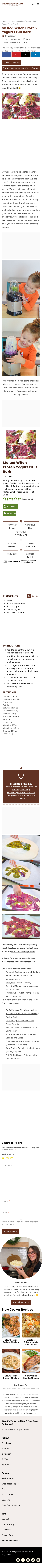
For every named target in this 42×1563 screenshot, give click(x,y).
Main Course (7, 1494)
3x (37, 596)
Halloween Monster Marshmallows (21, 1013)
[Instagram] (23, 1560)
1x (29, 596)
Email (6, 1212)
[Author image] (3, 36)
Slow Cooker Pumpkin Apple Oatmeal (23, 1048)
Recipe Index (8, 1478)
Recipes (21, 21)
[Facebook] (18, 1560)
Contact (5, 1519)
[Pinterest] (28, 1560)
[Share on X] (25, 54)
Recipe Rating (8, 1154)
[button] (4, 499)
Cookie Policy (8, 1524)
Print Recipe (11, 506)
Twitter (9, 993)
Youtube (5, 1465)
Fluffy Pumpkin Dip (14, 1010)
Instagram (10, 982)
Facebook (6, 1443)
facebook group (17, 958)
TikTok (5, 1459)
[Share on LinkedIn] (35, 54)
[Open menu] (38, 4)
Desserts (6, 1500)
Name (6, 1201)
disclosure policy (12, 51)
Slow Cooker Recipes (12, 1505)
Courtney (12, 36)
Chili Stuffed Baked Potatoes (19, 1055)
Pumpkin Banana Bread (16, 1034)
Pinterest (10, 972)
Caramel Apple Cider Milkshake (20, 1020)
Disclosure (7, 1530)
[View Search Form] (32, 4)
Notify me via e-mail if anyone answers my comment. (20, 1223)
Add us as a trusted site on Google (22, 68)
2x (33, 596)
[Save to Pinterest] (16, 54)
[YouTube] (38, 1560)
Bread (4, 1489)
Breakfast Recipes (10, 1484)
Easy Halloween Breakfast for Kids (21, 1027)
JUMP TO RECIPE (11, 62)
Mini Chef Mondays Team (23, 951)
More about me (20, 1302)
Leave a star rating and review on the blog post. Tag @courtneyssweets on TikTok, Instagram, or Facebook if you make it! (21, 792)
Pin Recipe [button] (11, 513)
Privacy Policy (8, 1535)
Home (14, 21)
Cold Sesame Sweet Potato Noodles (22, 1041)
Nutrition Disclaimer (11, 1540)
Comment (8, 1165)
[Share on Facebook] (6, 54)
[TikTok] (33, 1560)
